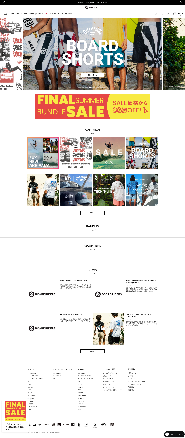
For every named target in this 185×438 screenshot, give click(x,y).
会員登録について (108, 382)
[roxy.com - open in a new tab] (39, 424)
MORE (92, 213)
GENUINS (30, 398)
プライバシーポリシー (135, 384)
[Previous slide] (4, 2)
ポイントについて (108, 387)
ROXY (29, 382)
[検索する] (156, 14)
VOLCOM (81, 401)
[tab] (79, 87)
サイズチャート (133, 376)
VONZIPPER (31, 396)
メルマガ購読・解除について (112, 390)
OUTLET (53, 14)
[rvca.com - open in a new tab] (47, 424)
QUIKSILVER (31, 373)
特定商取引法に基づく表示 (136, 382)
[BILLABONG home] (5, 14)
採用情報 (131, 390)
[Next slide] (181, 54)
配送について (107, 376)
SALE (47, 14)
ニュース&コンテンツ (65, 14)
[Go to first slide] (181, 2)
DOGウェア (33, 14)
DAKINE (30, 393)
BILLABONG (57, 376)
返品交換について (108, 379)
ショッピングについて (110, 373)
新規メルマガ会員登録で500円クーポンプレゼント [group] (92, 2)
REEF (79, 410)
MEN (12, 14)
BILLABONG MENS (33, 376)
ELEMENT (30, 387)
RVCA (29, 384)
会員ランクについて (109, 384)
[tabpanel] (92, 54)
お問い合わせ (132, 373)
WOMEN (19, 14)
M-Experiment (32, 407)
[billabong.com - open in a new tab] (34, 424)
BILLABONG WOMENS (35, 379)
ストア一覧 (131, 379)
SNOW (40, 14)
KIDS (25, 14)
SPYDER (80, 404)
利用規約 (131, 387)
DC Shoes (30, 390)
